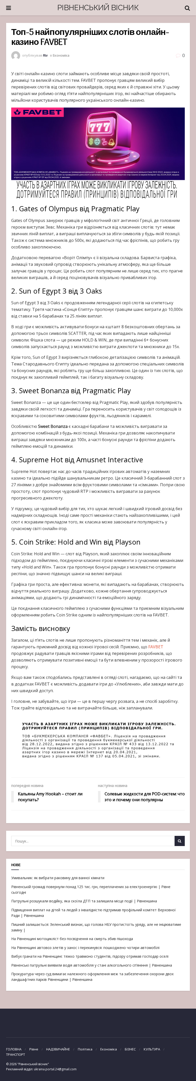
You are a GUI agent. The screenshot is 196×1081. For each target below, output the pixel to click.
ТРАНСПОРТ (15, 1054)
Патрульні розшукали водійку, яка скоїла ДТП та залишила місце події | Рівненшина (84, 901)
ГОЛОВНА (13, 1049)
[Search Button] (180, 841)
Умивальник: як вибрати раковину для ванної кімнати (57, 877)
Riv (45, 55)
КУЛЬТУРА (152, 1049)
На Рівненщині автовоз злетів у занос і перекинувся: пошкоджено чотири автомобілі (85, 947)
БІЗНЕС (130, 1049)
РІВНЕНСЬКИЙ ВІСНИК (98, 7)
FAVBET (155, 647)
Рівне (33, 1049)
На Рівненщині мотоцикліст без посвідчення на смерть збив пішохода (72, 938)
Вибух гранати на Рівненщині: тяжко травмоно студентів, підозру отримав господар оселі (89, 956)
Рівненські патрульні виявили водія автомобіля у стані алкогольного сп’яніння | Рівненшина (91, 965)
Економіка (61, 55)
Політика (85, 1049)
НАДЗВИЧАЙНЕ (58, 1049)
